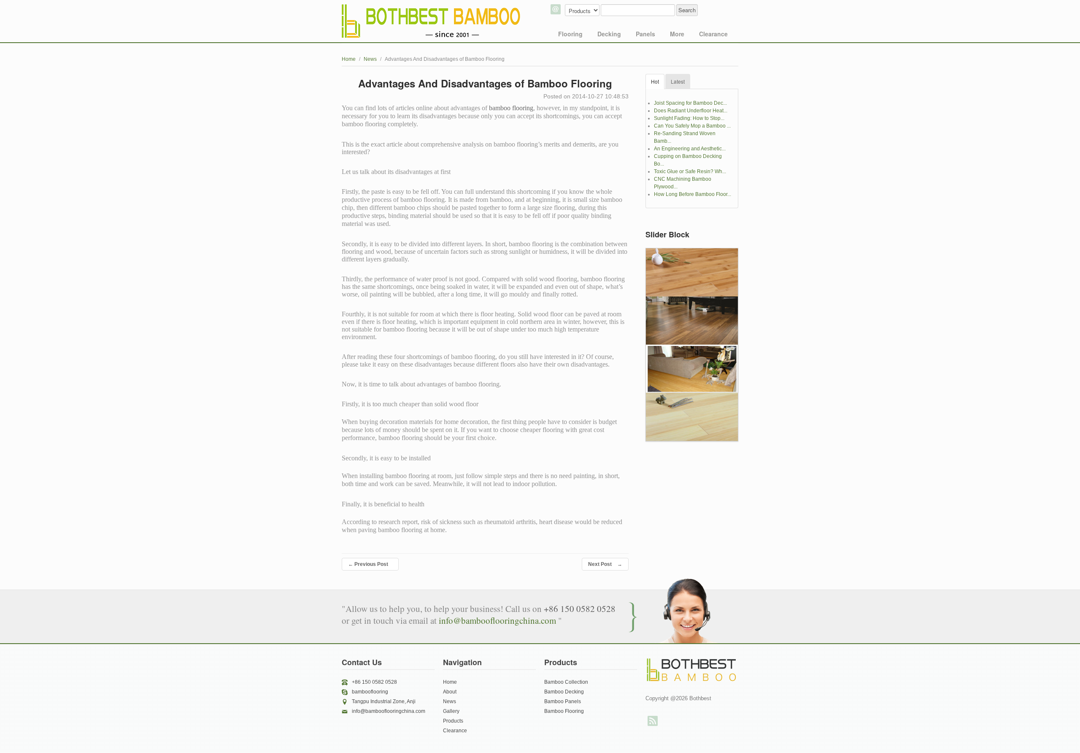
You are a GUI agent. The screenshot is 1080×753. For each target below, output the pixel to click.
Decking (609, 34)
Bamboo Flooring (564, 711)
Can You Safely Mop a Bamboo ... (692, 126)
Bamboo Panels (562, 701)
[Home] (431, 21)
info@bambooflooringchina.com (498, 620)
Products (453, 721)
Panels (645, 34)
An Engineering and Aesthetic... (690, 149)
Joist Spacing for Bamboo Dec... (690, 103)
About (449, 692)
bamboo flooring (511, 107)
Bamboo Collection (566, 682)
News (370, 59)
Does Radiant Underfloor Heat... (690, 111)
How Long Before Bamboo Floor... (692, 194)
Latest (678, 81)
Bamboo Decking (564, 692)
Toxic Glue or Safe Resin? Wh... (690, 171)
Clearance (713, 34)
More (677, 34)
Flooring (570, 34)
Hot (655, 81)
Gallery (451, 711)
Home (349, 59)
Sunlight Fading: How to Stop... (689, 118)
